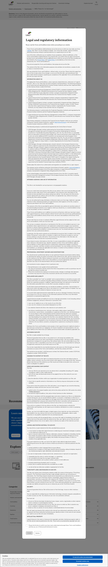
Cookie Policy (51, 60)
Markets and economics (15, 9)
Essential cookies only (82, 561)
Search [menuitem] (96, 4)
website (29, 50)
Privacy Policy (41, 60)
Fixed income (28, 9)
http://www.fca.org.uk (60, 122)
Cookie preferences (82, 565)
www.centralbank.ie (74, 167)
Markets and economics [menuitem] (23, 3)
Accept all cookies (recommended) (82, 557)
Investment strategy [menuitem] (64, 3)
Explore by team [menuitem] (88, 3)
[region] (54, 284)
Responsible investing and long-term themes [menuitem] (44, 3)
